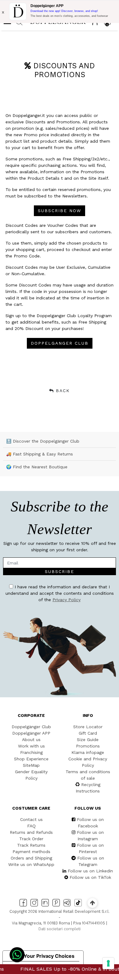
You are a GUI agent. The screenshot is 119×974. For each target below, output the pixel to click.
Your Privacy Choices (49, 956)
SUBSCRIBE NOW (59, 210)
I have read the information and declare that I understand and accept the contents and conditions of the (59, 593)
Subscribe (59, 571)
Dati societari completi (59, 929)
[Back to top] (92, 902)
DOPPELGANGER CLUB (59, 343)
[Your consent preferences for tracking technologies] (108, 963)
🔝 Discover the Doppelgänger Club (42, 441)
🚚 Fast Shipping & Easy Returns (39, 453)
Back (63, 390)
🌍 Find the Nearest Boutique (36, 466)
